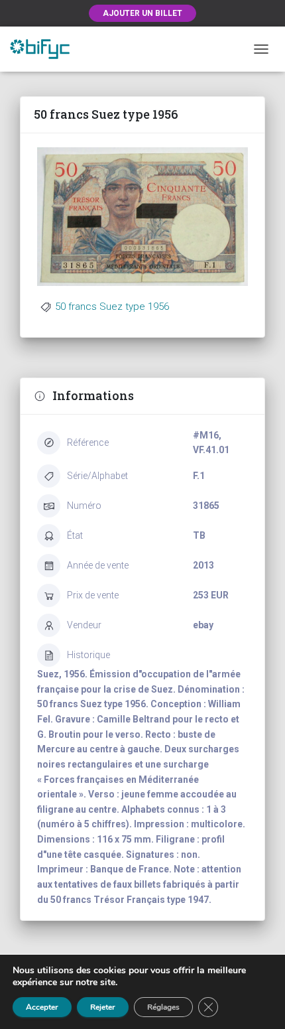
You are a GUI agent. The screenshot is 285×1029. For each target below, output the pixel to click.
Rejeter (102, 1007)
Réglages (163, 1007)
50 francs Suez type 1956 (112, 306)
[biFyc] (45, 48)
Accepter (42, 1007)
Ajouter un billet (142, 13)
